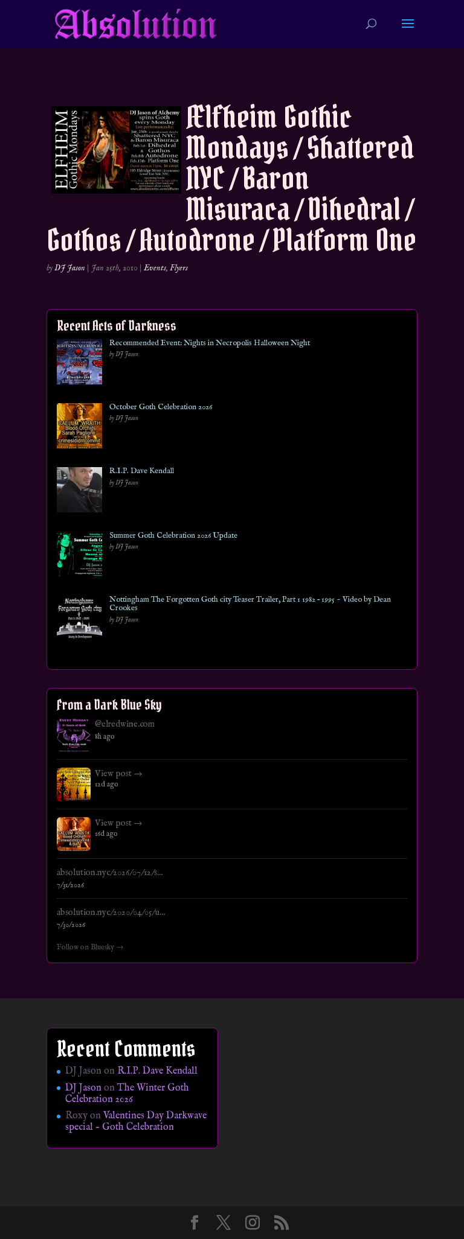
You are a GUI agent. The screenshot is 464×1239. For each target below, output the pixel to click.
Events (155, 268)
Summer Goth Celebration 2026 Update (173, 536)
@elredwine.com (125, 724)
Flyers (179, 268)
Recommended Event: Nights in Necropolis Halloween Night (209, 343)
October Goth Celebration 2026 (160, 407)
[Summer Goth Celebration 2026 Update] (79, 557)
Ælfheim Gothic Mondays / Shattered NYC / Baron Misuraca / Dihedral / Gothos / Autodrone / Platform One (231, 178)
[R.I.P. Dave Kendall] (79, 492)
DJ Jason (69, 268)
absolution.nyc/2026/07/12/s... (110, 872)
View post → (119, 773)
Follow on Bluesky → (90, 947)
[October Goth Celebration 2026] (79, 428)
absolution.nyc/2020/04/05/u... (111, 912)
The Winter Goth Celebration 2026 (127, 1094)
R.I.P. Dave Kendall (141, 471)
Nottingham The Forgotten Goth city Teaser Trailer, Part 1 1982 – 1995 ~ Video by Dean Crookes (250, 604)
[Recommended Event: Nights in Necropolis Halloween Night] (79, 364)
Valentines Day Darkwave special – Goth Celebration (136, 1121)
